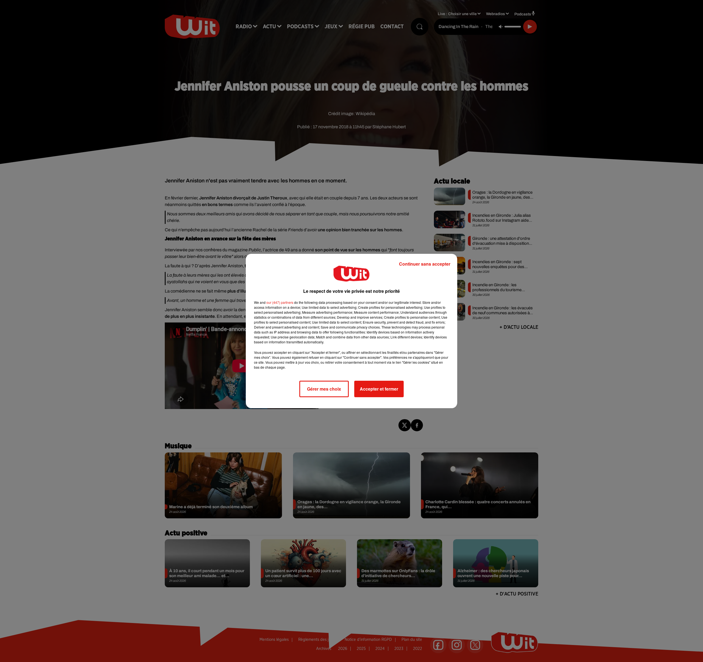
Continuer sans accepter (424, 264)
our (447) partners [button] (279, 302)
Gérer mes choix (324, 389)
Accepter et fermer (379, 389)
